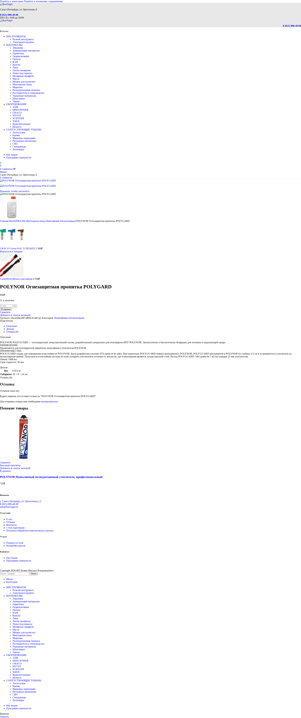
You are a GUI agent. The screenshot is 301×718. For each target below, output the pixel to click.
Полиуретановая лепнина (26, 90)
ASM (15, 107)
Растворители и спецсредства (28, 93)
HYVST (17, 115)
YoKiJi (16, 121)
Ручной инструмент (23, 39)
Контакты (11, 525)
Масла (16, 78)
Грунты (17, 59)
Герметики (18, 53)
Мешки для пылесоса (24, 81)
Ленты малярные (22, 70)
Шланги (17, 126)
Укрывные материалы (24, 95)
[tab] (11, 326)
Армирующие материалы (26, 50)
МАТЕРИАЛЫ (17, 221)
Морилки (18, 87)
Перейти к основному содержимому (43, 1)
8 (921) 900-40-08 (9, 14)
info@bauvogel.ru (9, 507)
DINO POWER (21, 110)
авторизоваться (49, 401)
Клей (15, 62)
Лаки (15, 67)
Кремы (16, 135)
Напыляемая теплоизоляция (61, 221)
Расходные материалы (24, 141)
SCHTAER (18, 118)
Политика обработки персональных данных (29, 530)
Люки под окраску (22, 73)
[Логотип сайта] (6, 4)
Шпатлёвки (19, 98)
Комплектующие (22, 124)
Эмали (16, 101)
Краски (16, 64)
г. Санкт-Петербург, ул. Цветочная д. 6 (20, 501)
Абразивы (18, 47)
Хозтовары (18, 149)
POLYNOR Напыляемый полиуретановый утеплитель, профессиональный (51, 477)
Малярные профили (23, 76)
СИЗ (15, 143)
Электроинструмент (23, 42)
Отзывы (10, 522)
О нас (9, 519)
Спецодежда (19, 146)
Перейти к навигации (12, 1)
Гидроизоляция (21, 56)
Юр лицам (11, 557)
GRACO (17, 112)
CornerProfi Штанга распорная (16, 279)
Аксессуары (19, 132)
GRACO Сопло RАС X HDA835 (18, 248)
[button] (5, 471)
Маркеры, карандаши (24, 138)
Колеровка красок (15, 545)
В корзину (6, 309)
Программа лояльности (18, 560)
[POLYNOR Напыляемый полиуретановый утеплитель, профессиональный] (23, 459)
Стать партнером (15, 527)
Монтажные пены (22, 84)
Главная (4, 221)
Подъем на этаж (14, 542)
